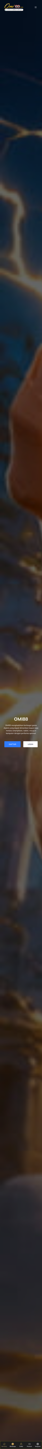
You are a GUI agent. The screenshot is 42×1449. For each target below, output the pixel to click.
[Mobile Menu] (36, 7)
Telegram (38, 1446)
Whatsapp (13, 1446)
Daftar (21, 1446)
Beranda (4, 1446)
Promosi (29, 1446)
